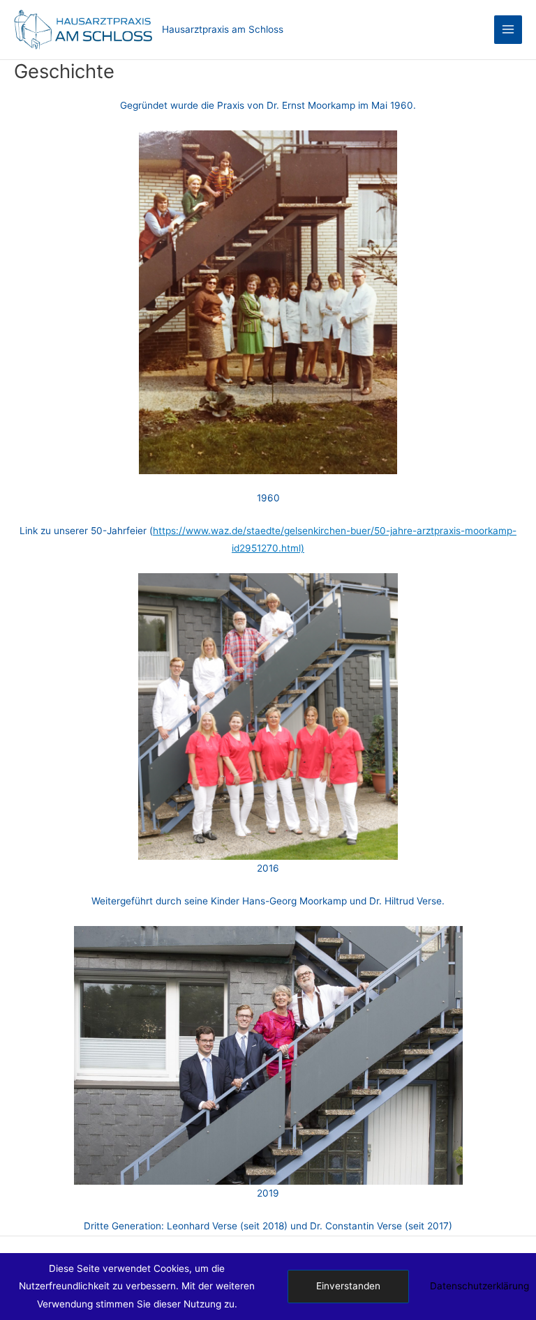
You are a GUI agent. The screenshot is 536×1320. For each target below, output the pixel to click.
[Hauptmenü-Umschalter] (508, 29)
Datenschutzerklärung (479, 1285)
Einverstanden (348, 1285)
